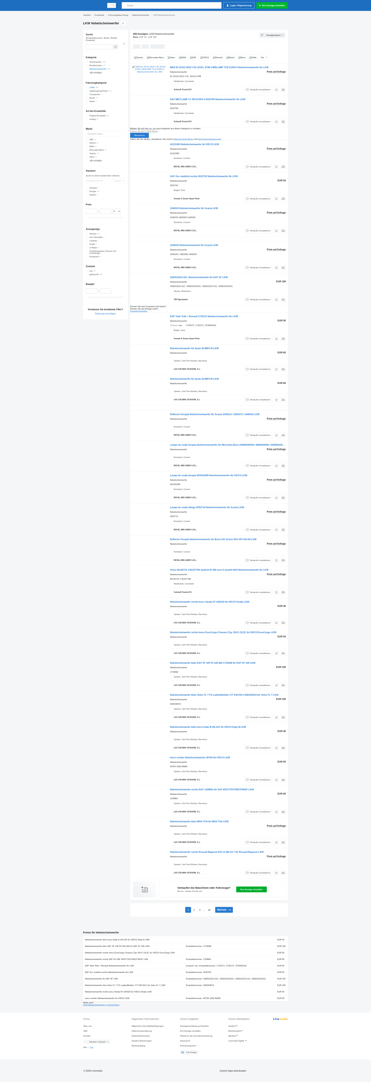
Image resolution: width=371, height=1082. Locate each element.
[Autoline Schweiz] (93, 5)
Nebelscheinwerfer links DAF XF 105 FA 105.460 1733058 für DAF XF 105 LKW (212, 663)
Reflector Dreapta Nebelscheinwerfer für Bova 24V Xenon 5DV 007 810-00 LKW (213, 539)
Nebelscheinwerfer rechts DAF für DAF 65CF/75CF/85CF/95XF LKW (116, 959)
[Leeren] (124, 44)
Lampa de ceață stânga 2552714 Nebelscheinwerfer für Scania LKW (207, 507)
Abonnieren (139, 135)
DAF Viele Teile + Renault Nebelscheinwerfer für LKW (109, 966)
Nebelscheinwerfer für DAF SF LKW (101, 979)
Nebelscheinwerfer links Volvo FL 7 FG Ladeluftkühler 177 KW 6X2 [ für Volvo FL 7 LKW (125, 985)
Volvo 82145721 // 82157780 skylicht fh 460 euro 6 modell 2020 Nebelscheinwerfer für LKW (219, 570)
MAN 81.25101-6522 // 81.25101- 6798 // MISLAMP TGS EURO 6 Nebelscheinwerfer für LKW (219, 67)
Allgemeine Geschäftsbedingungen (148, 1026)
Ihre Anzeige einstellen (251, 889)
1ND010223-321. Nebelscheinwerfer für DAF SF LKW (199, 277)
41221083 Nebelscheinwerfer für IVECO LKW (194, 144)
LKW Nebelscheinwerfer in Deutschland (101, 1005)
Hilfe (85, 1031)
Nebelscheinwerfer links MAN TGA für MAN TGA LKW (199, 821)
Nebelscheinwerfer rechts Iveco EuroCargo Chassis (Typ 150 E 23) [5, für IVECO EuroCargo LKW (223, 632)
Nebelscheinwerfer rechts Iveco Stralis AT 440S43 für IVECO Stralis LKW (209, 602)
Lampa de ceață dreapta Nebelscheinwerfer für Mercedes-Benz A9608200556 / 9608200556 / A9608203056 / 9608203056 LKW (238, 445)
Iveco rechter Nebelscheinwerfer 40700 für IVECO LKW (200, 757)
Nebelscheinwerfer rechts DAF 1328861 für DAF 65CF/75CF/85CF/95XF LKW (212, 789)
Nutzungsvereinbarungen (209, 139)
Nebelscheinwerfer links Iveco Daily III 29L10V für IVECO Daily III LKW (208, 727)
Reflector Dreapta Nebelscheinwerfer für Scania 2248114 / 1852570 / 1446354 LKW (214, 414)
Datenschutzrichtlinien (183, 139)
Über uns (87, 1026)
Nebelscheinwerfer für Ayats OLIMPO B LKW (194, 348)
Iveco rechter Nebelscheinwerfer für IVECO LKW (107, 998)
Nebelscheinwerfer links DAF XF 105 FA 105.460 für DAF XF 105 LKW (117, 946)
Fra (91, 1047)
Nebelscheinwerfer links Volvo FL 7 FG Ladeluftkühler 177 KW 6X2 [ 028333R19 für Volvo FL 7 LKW (224, 695)
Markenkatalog (138, 1046)
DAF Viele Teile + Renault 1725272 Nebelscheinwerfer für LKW (204, 316)
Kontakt (86, 1036)
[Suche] (124, 5)
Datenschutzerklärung (142, 1031)
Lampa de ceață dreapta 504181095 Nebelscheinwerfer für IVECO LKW (208, 475)
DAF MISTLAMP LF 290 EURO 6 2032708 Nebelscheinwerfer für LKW (207, 99)
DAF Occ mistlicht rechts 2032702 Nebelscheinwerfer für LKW (204, 176)
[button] (276, 89)
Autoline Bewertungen (142, 1041)
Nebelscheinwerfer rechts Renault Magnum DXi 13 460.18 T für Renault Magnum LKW (217, 852)
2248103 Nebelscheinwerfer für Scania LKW (194, 208)
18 (209, 910)
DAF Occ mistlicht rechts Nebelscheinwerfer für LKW (109, 972)
